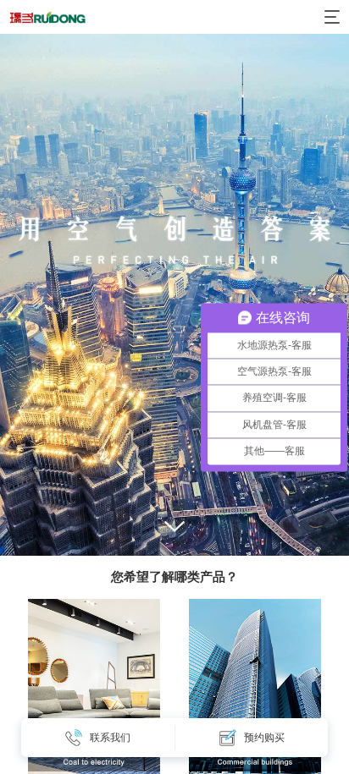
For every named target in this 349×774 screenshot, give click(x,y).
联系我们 (110, 738)
